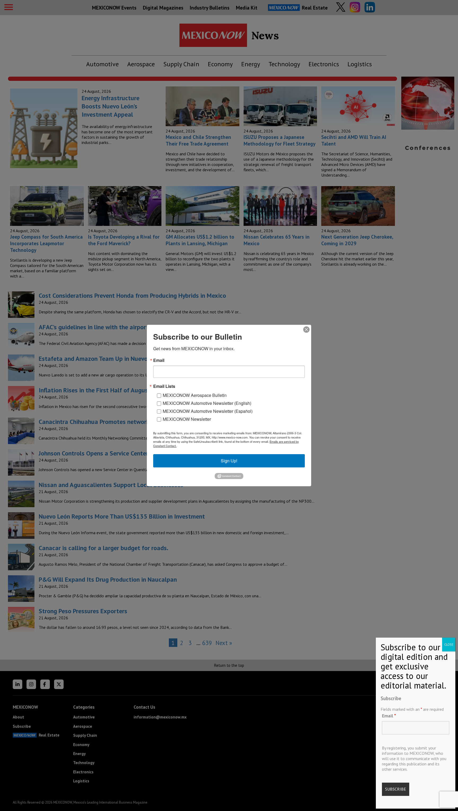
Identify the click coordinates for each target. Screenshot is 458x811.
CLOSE (448, 644)
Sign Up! (229, 461)
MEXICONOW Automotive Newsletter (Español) (208, 411)
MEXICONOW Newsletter (187, 419)
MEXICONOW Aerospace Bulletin (195, 395)
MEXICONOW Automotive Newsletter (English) (207, 403)
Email (389, 715)
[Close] (306, 329)
